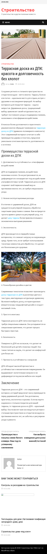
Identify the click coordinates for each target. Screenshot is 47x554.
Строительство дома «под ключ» (16, 531)
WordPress (5, 550)
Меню (7, 22)
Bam (13, 550)
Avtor (12, 84)
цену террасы (13, 218)
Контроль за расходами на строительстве (20, 485)
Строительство (18, 10)
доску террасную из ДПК (12, 294)
